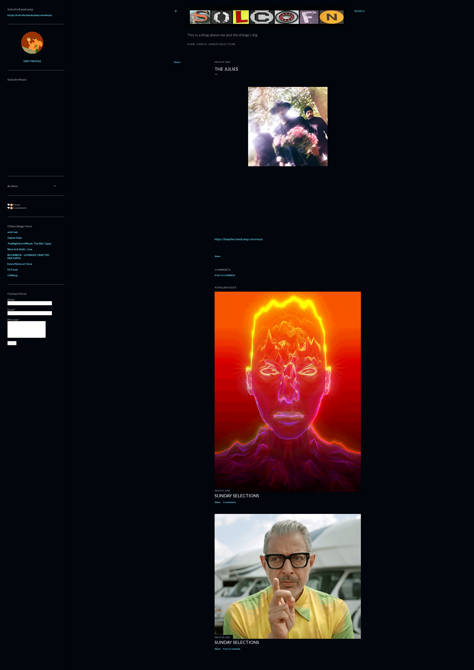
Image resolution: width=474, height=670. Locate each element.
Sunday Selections (221, 44)
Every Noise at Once (19, 263)
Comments (20, 207)
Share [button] (177, 62)
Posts (16, 204)
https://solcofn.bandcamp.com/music (29, 15)
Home (191, 44)
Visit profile (32, 61)
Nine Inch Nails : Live (19, 249)
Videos (202, 44)
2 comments (229, 502)
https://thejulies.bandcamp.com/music (239, 239)
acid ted (12, 232)
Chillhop (12, 275)
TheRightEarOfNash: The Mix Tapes (29, 243)
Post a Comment (225, 275)
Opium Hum (14, 237)
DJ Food (12, 269)
